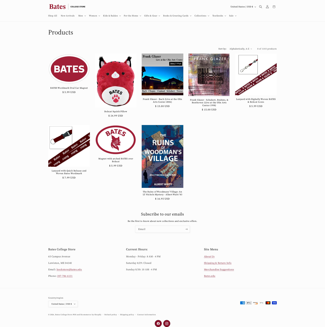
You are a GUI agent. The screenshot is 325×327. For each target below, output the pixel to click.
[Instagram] (166, 323)
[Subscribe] (186, 229)
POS (74, 314)
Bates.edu (209, 276)
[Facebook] (158, 323)
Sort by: (222, 48)
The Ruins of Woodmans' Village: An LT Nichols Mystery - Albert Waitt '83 (162, 193)
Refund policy (110, 314)
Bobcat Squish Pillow (115, 111)
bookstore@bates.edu (69, 269)
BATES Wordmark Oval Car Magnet (69, 88)
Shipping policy (127, 314)
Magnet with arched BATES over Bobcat (115, 160)
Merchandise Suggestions (219, 269)
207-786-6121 (65, 276)
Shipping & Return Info (218, 263)
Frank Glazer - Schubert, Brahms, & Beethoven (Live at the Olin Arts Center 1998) (209, 103)
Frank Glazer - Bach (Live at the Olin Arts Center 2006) (162, 100)
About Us (209, 256)
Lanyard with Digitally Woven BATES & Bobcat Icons (256, 100)
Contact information (146, 314)
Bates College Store (63, 314)
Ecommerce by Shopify (91, 314)
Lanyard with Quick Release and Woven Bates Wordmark (69, 172)
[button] (82, 16)
